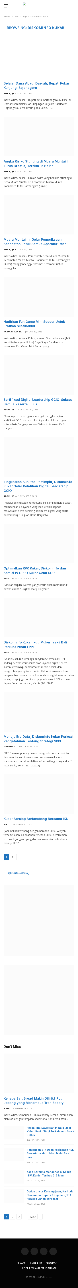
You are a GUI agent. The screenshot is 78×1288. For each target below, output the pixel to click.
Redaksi (21, 1262)
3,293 (33, 1216)
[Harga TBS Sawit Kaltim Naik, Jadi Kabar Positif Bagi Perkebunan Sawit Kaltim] (14, 1132)
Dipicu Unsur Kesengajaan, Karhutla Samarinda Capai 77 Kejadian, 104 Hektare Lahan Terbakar (50, 1195)
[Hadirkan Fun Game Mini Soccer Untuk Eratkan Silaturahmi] (39, 296)
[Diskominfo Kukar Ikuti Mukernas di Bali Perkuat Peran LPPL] (39, 617)
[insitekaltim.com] (39, 6)
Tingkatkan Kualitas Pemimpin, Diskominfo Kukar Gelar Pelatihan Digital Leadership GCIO (38, 486)
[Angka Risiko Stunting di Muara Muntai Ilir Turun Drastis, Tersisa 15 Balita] (39, 136)
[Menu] (6, 6)
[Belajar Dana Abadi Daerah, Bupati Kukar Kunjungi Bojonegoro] (39, 58)
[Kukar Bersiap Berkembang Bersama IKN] (39, 794)
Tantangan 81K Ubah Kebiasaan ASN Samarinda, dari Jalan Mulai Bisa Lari (50, 1153)
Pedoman (52, 1262)
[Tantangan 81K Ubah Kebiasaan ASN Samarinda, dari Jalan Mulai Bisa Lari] (14, 1154)
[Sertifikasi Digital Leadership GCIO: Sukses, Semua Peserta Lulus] (39, 375)
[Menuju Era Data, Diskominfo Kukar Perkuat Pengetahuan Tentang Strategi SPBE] (39, 712)
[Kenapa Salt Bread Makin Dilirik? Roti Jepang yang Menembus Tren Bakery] (39, 1073)
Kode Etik (36, 1262)
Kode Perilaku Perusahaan (39, 1268)
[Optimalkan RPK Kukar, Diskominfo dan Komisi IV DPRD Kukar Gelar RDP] (39, 543)
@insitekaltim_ (18, 873)
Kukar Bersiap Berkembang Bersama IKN (36, 819)
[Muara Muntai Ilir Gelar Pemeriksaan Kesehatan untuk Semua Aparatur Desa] (39, 214)
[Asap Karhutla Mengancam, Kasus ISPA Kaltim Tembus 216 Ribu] (14, 1177)
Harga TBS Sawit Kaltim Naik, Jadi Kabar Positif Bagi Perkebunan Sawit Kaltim (50, 1131)
